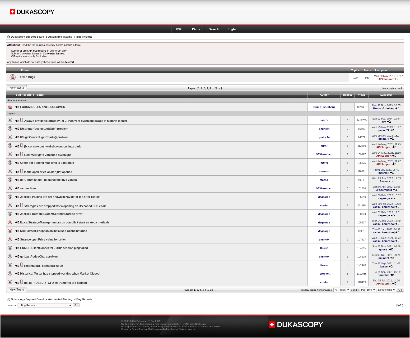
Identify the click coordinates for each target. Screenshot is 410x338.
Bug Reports (84, 36)
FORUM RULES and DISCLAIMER (42, 107)
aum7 (324, 145)
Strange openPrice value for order (43, 239)
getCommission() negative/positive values (48, 180)
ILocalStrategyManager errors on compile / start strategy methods (65, 222)
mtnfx (324, 120)
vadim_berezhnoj (384, 206)
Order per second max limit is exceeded (47, 163)
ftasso (324, 179)
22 (215, 88)
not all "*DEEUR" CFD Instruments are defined (55, 283)
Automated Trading (60, 36)
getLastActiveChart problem (39, 256)
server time (28, 188)
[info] (399, 305)
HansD (324, 248)
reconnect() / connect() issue (43, 265)
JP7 (384, 121)
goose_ (383, 249)
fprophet (324, 273)
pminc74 (324, 128)
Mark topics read (392, 88)
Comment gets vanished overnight (47, 155)
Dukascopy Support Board (27, 36)
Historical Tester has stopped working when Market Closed (59, 273)
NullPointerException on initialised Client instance (53, 231)
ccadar (324, 205)
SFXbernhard (324, 154)
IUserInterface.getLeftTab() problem (44, 128)
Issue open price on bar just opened (48, 172)
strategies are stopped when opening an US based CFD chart (65, 206)
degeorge (324, 197)
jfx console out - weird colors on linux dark (52, 146)
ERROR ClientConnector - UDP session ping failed (54, 248)
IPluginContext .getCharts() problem (44, 137)
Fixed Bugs (27, 77)
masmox (324, 171)
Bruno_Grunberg (324, 107)
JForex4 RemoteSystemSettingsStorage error (51, 214)
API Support (386, 79)
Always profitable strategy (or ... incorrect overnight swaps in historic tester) (75, 121)
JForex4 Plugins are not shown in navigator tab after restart (60, 197)
